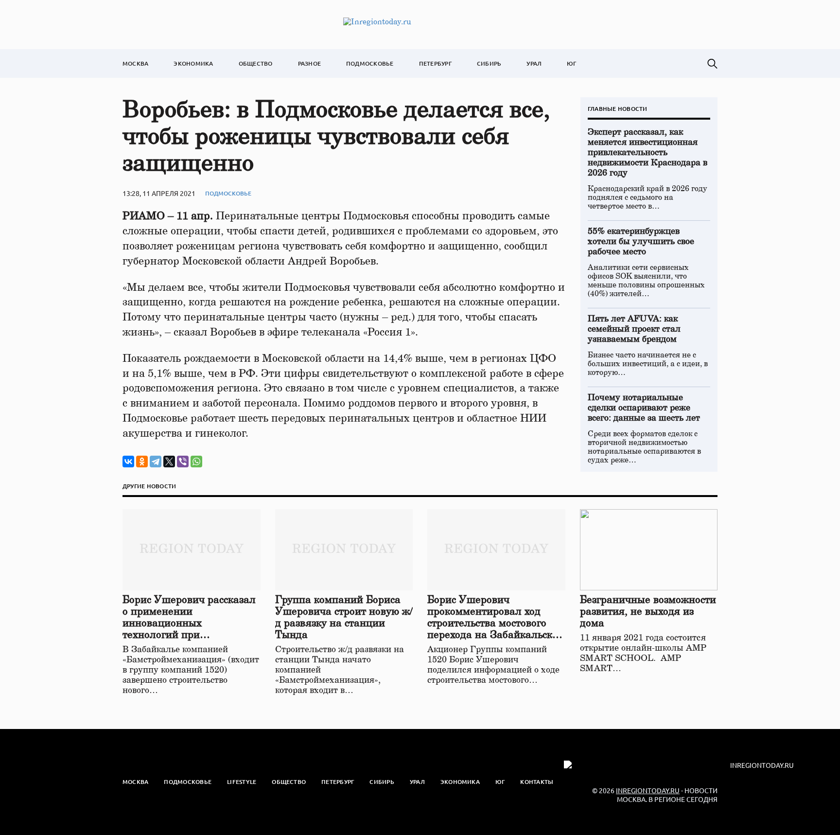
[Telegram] (155, 461)
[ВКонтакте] (128, 461)
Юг (571, 63)
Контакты (536, 782)
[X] (169, 461)
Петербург (435, 63)
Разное (309, 63)
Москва (135, 63)
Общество (256, 63)
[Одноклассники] (142, 461)
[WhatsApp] (196, 461)
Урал (534, 63)
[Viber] (183, 461)
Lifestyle (241, 782)
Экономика (193, 63)
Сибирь (489, 63)
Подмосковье (370, 63)
